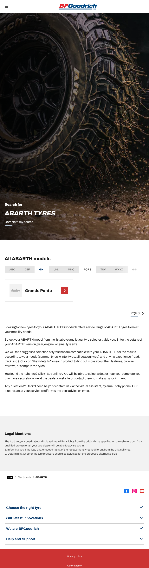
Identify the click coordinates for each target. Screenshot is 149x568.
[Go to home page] (78, 6)
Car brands (24, 477)
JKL (56, 269)
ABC (12, 269)
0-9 (134, 269)
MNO (71, 269)
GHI (41, 269)
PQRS (87, 269)
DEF (27, 269)
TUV (103, 269)
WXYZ (119, 269)
